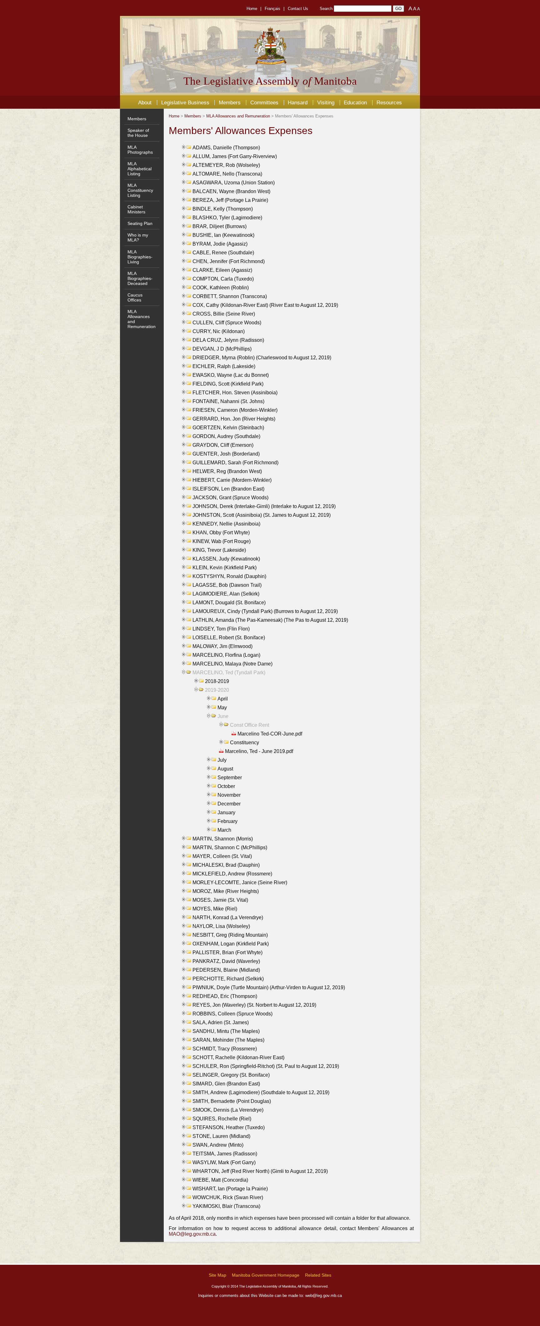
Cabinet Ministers (136, 209)
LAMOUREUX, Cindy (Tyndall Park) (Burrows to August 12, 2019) (265, 611)
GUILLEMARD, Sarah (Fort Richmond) (235, 462)
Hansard (298, 102)
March (224, 830)
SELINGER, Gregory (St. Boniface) (231, 1075)
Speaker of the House (138, 133)
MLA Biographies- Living (140, 256)
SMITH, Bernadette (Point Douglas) (231, 1101)
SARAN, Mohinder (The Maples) (228, 1040)
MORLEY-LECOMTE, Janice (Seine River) (239, 882)
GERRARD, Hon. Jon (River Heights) (233, 418)
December (229, 803)
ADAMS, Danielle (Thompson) (226, 147)
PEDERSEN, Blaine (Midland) (226, 970)
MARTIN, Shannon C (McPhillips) (229, 847)
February (228, 821)
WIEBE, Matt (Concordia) (220, 1180)
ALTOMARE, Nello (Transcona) (227, 174)
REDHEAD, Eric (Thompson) (224, 996)
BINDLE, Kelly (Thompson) (222, 209)
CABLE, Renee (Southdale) (223, 252)
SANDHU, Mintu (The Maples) (226, 1031)
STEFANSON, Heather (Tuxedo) (228, 1127)
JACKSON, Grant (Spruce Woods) (230, 497)
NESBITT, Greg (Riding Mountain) (230, 935)
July (222, 760)
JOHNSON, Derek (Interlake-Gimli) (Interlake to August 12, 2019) (264, 506)
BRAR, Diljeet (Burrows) (219, 226)
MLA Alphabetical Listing (140, 168)
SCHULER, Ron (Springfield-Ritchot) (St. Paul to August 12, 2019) (265, 1066)
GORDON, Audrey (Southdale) (226, 436)
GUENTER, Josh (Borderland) (226, 453)
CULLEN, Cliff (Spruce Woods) (226, 322)
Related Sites (318, 1275)
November (229, 795)
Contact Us (298, 8)
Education (355, 102)
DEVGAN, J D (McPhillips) (222, 348)
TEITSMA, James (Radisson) (224, 1153)
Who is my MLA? (138, 237)
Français (272, 8)
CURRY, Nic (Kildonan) (218, 331)
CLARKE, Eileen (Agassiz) (222, 270)
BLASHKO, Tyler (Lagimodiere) (227, 217)
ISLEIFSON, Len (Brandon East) (228, 488)
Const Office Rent (249, 725)
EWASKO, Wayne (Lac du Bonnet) (230, 375)
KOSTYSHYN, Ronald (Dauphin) (229, 576)
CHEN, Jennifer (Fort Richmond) (228, 261)
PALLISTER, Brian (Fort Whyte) (227, 952)
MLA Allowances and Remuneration (238, 116)
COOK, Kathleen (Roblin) (220, 287)
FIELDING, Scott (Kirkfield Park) (227, 383)
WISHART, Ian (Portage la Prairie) (230, 1188)
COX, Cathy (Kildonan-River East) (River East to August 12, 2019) (265, 305)
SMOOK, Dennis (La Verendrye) (227, 1110)
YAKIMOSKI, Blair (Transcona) (226, 1206)
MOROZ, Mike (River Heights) (225, 891)
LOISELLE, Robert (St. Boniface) (228, 637)
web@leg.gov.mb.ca (323, 1295)
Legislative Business (185, 102)
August (225, 768)
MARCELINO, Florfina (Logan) (226, 655)
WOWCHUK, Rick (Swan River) (227, 1197)
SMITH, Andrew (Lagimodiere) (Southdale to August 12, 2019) (260, 1092)
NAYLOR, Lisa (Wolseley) (221, 926)
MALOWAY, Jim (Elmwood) (222, 646)
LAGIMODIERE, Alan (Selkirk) (225, 593)
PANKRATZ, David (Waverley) (226, 961)
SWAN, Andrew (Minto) (217, 1145)
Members (230, 102)
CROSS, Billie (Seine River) (223, 314)
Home (252, 8)
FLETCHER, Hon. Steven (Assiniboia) (235, 392)
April (223, 698)
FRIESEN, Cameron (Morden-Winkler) (235, 410)
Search (326, 8)
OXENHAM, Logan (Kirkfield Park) (230, 943)
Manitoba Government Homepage (265, 1275)
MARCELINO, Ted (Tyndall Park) (228, 672)
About (145, 102)
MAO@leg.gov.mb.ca (192, 1234)
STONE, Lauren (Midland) (221, 1136)
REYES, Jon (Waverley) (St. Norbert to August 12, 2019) (254, 1005)
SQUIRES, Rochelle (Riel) (221, 1118)
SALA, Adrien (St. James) (220, 1022)
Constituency (244, 742)
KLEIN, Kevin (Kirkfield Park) (224, 567)
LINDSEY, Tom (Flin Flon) (221, 628)
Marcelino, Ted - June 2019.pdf (259, 751)
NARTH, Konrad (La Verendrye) (227, 917)
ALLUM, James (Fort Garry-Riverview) (234, 156)
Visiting (325, 102)
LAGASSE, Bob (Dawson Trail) (227, 585)
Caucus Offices (135, 297)
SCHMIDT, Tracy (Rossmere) (224, 1048)
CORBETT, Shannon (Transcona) (229, 296)
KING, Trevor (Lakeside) (219, 550)
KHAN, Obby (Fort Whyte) (221, 532)
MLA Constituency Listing (140, 190)
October (226, 786)
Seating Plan (140, 223)
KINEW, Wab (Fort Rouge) (221, 541)
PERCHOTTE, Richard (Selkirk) (228, 978)
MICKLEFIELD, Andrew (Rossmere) (232, 873)
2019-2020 (217, 690)
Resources (389, 102)
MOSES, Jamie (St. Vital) (220, 900)
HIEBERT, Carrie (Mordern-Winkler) (232, 480)
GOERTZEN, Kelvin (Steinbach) (228, 427)
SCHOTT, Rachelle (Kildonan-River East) (238, 1057)
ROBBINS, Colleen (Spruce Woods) (232, 1013)
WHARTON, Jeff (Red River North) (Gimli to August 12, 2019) (260, 1171)
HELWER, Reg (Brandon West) (227, 471)
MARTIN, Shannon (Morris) (222, 838)
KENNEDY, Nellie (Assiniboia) (226, 523)
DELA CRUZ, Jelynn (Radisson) (228, 340)
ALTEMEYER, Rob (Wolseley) (226, 165)
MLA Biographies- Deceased (140, 278)
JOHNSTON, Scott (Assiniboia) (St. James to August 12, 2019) (261, 515)
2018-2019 (217, 681)
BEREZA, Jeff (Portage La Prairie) (230, 200)
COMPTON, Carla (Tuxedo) (223, 279)
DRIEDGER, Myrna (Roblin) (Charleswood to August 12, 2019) (261, 357)
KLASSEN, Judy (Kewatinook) (226, 558)
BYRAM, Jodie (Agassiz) (220, 244)
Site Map (217, 1275)
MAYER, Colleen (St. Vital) (222, 856)
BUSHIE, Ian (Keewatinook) (223, 235)
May (222, 707)
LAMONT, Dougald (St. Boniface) (229, 602)
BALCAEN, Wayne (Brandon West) (231, 191)
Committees (264, 102)
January (226, 812)
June (223, 716)
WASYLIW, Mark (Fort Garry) (224, 1162)
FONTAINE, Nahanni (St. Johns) (228, 401)
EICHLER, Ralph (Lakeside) (223, 366)
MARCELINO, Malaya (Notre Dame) (232, 663)
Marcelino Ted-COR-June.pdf (270, 733)
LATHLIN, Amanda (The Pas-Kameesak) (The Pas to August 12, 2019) (270, 620)
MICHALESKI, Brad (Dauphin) (226, 865)
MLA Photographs (140, 150)
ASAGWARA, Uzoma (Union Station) (233, 182)
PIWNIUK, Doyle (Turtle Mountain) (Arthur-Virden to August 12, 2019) (268, 987)
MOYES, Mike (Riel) (214, 908)
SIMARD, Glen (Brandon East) (226, 1083)
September (230, 777)
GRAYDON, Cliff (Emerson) (222, 445)
